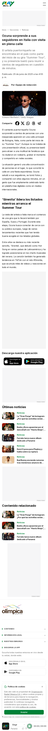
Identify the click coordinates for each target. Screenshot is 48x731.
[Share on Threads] (34, 123)
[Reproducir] (29, 726)
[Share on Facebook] (17, 123)
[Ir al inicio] (8, 4)
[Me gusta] (23, 728)
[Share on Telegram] (39, 123)
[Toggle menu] (44, 4)
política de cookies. (28, 707)
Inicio (4, 30)
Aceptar (24, 712)
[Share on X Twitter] (22, 123)
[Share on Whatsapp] (28, 123)
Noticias (25, 30)
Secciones (14, 30)
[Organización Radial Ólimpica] (24, 609)
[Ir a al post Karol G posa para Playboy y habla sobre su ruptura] (8, 449)
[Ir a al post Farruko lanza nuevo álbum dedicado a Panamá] (8, 438)
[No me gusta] (26, 728)
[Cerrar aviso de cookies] (42, 686)
